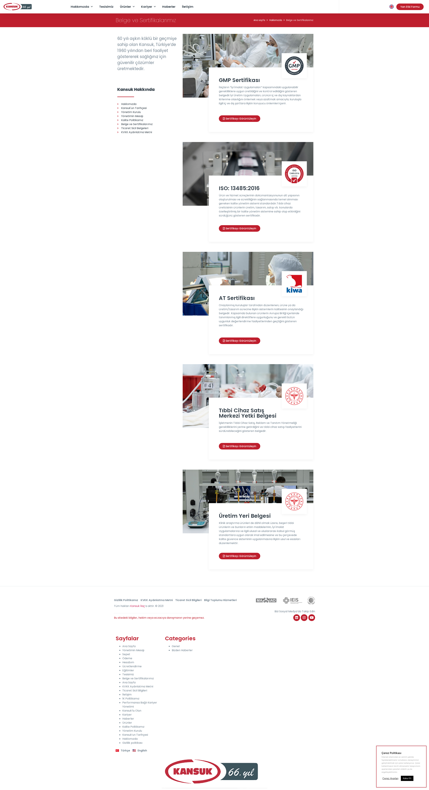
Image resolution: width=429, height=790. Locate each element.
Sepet (126, 654)
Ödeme (127, 658)
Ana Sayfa (129, 646)
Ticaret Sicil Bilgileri (188, 600)
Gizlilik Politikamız (126, 600)
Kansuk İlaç (137, 606)
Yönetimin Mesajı (133, 650)
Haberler (168, 7)
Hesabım (128, 662)
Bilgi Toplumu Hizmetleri (220, 600)
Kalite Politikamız (133, 727)
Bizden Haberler (182, 650)
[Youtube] (311, 617)
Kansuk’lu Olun (131, 711)
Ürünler (125, 7)
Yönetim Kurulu (132, 731)
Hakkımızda (80, 7)
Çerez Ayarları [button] (390, 778)
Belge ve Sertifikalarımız (138, 678)
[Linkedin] (296, 617)
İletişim (187, 7)
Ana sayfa (259, 20)
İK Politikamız (130, 698)
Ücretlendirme (132, 666)
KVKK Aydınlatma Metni (157, 600)
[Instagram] (304, 617)
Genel (176, 646)
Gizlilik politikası (132, 743)
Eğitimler (128, 670)
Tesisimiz (106, 7)
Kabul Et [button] (407, 778)
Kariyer (146, 7)
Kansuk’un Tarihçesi (135, 735)
